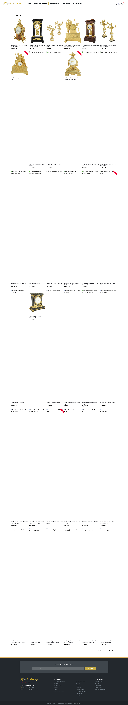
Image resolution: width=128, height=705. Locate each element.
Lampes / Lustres (80, 689)
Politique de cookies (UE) (100, 689)
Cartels (55, 689)
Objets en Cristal (79, 693)
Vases (77, 685)
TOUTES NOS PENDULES (59, 681)
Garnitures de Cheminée (59, 691)
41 (106, 651)
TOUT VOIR (66, 4)
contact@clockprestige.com (32, 689)
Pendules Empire (57, 685)
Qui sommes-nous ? (99, 681)
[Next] (115, 651)
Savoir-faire (77, 4)
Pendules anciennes (40, 4)
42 (109, 651)
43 (112, 651)
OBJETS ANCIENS (55, 4)
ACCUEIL (28, 4)
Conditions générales (78, 703)
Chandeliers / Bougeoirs (81, 691)
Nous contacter (98, 685)
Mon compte (97, 683)
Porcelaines (78, 683)
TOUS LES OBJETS (80, 681)
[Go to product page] (19, 31)
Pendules (56, 683)
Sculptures (78, 687)
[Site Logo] (12, 3)
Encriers (78, 695)
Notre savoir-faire (98, 687)
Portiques (56, 687)
